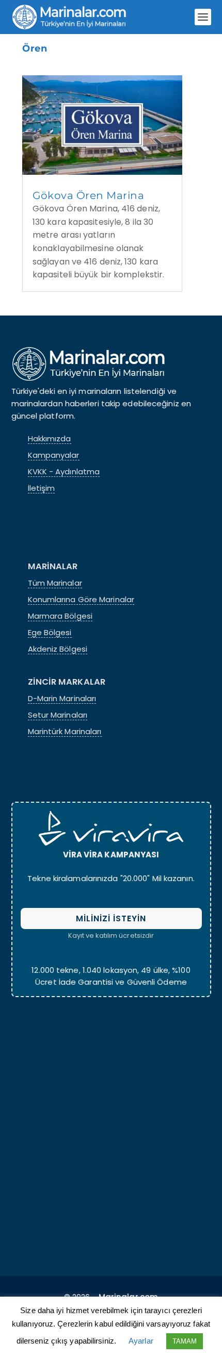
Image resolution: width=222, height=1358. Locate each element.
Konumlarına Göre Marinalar (81, 599)
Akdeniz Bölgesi (58, 649)
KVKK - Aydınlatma (64, 472)
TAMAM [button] (184, 1341)
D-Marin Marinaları (62, 698)
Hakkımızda (49, 439)
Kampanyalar (54, 455)
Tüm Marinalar (55, 583)
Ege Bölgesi (50, 632)
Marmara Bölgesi (60, 616)
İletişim (41, 488)
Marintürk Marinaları (65, 731)
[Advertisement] (111, 1134)
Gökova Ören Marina (88, 195)
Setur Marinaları (58, 715)
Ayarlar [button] (141, 1340)
